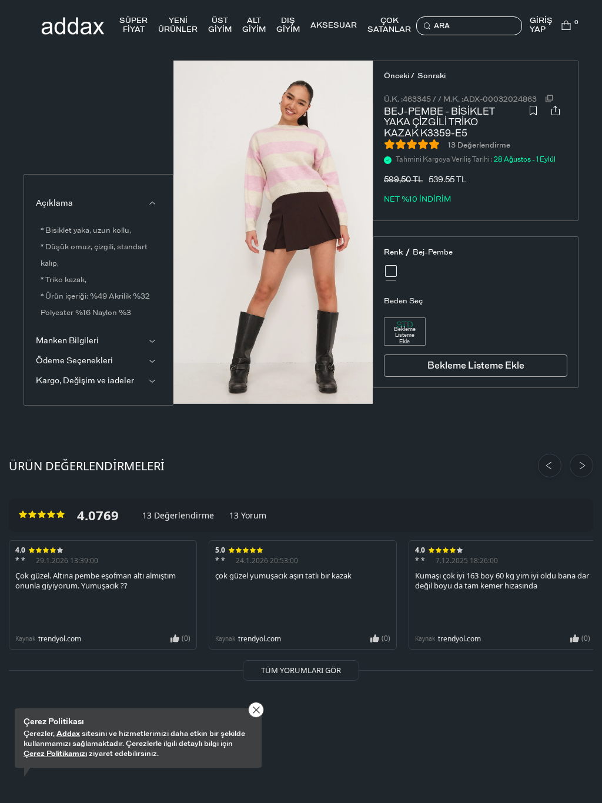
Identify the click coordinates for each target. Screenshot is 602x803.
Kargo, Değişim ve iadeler (85, 381)
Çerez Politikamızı (55, 754)
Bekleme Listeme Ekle (405, 336)
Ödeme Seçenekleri (74, 361)
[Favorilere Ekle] (533, 120)
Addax (68, 734)
